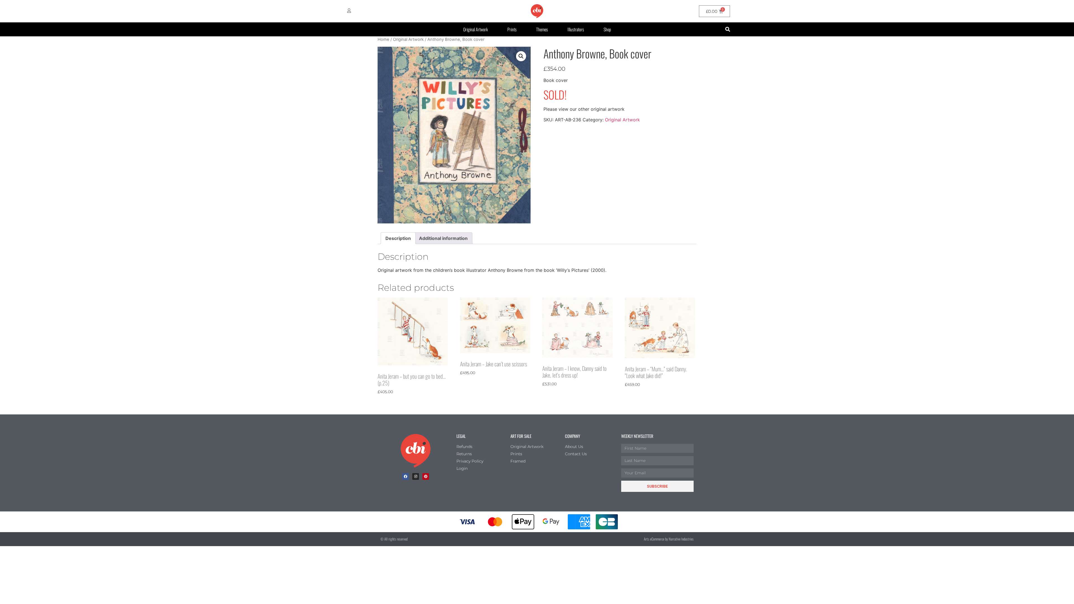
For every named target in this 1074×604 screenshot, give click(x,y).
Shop (607, 29)
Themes (542, 29)
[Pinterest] (425, 476)
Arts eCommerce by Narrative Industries (669, 539)
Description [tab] (398, 238)
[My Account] (349, 10)
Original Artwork (475, 29)
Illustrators (575, 29)
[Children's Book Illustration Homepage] (415, 451)
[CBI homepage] (537, 11)
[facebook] (405, 476)
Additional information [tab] (443, 238)
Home (383, 39)
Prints (512, 29)
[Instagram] (415, 476)
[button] (728, 29)
